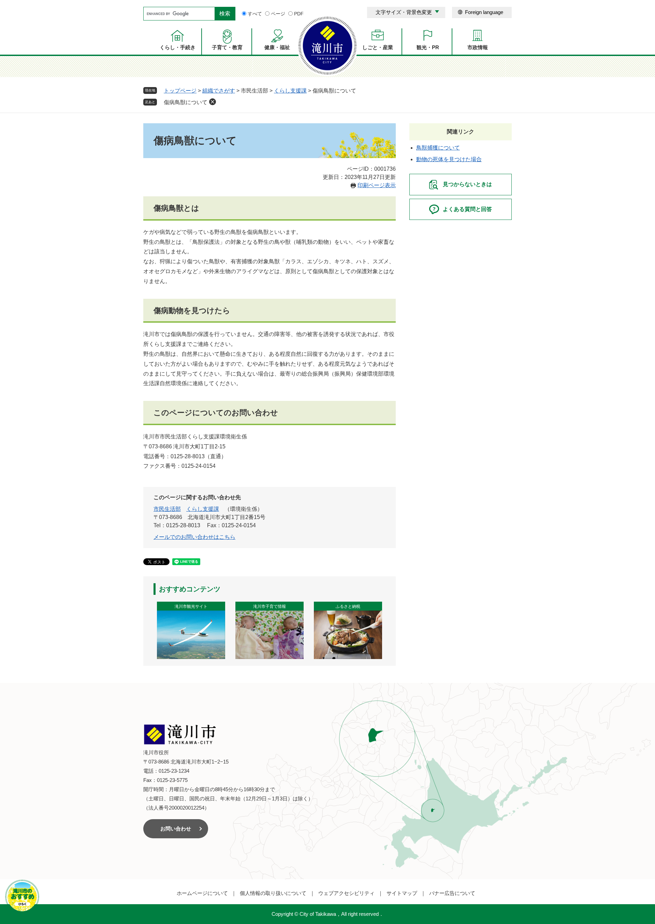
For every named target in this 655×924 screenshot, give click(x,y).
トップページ (180, 91)
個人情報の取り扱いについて (273, 893)
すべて (255, 13)
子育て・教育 (227, 47)
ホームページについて (202, 893)
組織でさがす (218, 91)
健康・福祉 (277, 47)
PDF (299, 13)
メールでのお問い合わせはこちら (194, 537)
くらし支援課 (290, 91)
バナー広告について (452, 893)
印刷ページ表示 (377, 185)
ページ (278, 13)
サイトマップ (402, 893)
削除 (212, 101)
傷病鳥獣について (185, 102)
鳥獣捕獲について (438, 148)
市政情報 (477, 47)
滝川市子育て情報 (269, 606)
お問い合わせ (175, 828)
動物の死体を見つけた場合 (449, 159)
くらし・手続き (177, 47)
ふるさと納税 (348, 606)
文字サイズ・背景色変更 (404, 12)
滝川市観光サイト (191, 606)
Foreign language (484, 12)
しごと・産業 (377, 47)
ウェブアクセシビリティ (346, 893)
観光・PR (428, 47)
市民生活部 (167, 509)
